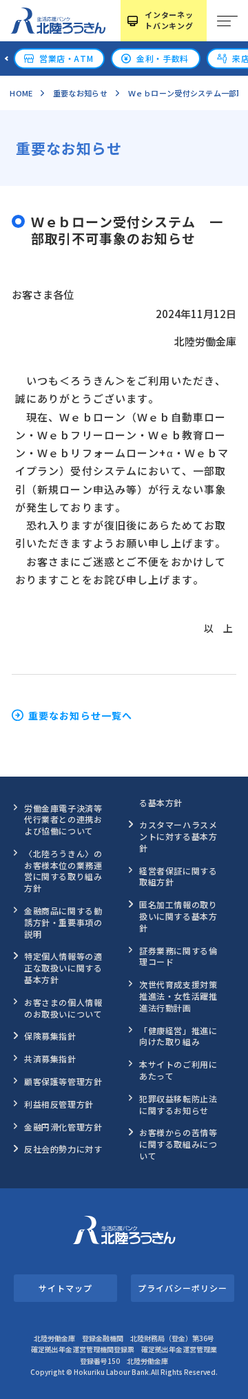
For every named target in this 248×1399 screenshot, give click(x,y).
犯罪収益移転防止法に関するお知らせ (178, 1104)
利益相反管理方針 (59, 1104)
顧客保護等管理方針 (63, 1081)
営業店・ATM (66, 58)
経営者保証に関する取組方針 (178, 876)
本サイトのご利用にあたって (178, 1070)
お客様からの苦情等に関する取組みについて (178, 1143)
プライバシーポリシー (182, 1288)
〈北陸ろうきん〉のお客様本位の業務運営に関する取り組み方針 (63, 871)
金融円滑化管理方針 (63, 1127)
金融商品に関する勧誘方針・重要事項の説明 (63, 922)
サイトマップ (65, 1288)
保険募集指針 (50, 1036)
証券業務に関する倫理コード (178, 956)
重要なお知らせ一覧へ (80, 715)
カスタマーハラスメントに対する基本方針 (178, 836)
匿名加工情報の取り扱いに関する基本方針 (178, 916)
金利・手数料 (162, 58)
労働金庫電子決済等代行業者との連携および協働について (63, 819)
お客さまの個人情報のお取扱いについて (63, 1008)
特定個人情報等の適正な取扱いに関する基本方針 (63, 967)
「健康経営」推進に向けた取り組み (178, 1036)
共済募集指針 (50, 1058)
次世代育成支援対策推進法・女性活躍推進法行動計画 (178, 995)
